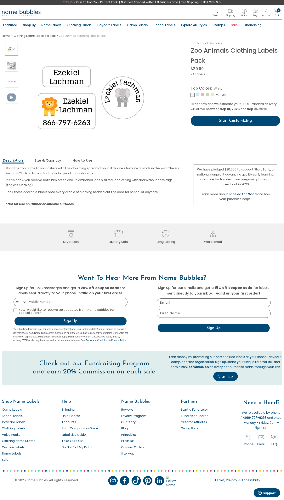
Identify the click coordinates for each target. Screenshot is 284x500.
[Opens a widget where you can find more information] (266, 493)
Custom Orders (133, 447)
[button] (216, 12)
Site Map (127, 453)
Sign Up (70, 321)
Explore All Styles (194, 25)
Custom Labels (13, 447)
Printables (129, 435)
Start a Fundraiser (194, 409)
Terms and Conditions (97, 340)
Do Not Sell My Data (77, 447)
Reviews (127, 409)
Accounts (69, 422)
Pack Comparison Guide (80, 428)
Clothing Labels (79, 25)
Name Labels (51, 25)
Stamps (219, 25)
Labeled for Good (243, 194)
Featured (10, 25)
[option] (11, 49)
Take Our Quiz (72, 2)
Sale (234, 25)
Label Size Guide (74, 435)
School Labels (164, 25)
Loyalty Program (133, 416)
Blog (124, 428)
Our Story (128, 422)
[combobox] (20, 302)
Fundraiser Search (194, 416)
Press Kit (127, 441)
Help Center (71, 416)
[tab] (13, 161)
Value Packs (11, 435)
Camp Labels (137, 25)
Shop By (29, 25)
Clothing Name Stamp (19, 441)
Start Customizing (235, 121)
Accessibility (250, 480)
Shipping (68, 409)
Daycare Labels (109, 25)
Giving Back (189, 428)
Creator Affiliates (194, 422)
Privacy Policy (118, 340)
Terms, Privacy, (226, 480)
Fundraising (252, 25)
